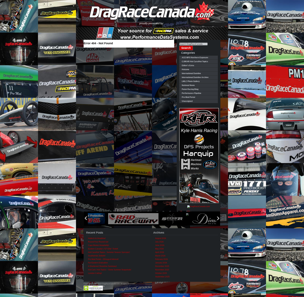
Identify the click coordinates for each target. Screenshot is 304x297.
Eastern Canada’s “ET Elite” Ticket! (103, 249)
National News (188, 85)
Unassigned (187, 101)
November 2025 (162, 270)
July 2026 (159, 242)
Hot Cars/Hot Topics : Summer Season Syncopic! (109, 252)
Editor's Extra (188, 65)
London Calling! (95, 273)
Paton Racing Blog (190, 89)
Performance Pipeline (191, 93)
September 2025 (162, 277)
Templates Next (195, 294)
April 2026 (159, 252)
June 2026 (159, 245)
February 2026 (161, 259)
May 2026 (159, 249)
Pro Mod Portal (188, 97)
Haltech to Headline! (97, 238)
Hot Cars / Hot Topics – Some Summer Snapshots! (109, 270)
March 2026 (160, 256)
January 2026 (161, 263)
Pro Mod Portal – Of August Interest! (103, 259)
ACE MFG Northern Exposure (195, 57)
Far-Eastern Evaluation (98, 263)
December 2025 (162, 266)
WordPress (216, 294)
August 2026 (160, 238)
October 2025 (161, 273)
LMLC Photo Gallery (191, 81)
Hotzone (185, 69)
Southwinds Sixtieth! (96, 256)
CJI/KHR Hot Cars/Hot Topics (195, 61)
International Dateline (191, 73)
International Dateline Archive (195, 77)
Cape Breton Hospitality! (98, 245)
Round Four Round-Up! (98, 242)
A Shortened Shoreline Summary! (102, 266)
